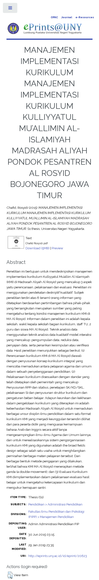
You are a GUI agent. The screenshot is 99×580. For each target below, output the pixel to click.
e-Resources (84, 17)
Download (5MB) (37, 248)
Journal (66, 17)
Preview (57, 248)
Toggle (10, 9)
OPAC (54, 17)
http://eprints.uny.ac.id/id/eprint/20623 (57, 556)
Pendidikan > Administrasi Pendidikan (55, 504)
